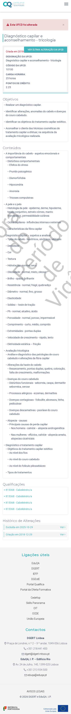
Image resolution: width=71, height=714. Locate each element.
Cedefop (35, 597)
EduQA (36, 563)
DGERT (35, 568)
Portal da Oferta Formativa (35, 589)
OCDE (35, 613)
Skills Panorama (35, 602)
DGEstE (35, 579)
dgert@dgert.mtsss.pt (37, 653)
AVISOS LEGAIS (35, 691)
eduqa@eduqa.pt (37, 675)
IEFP (35, 573)
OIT (35, 608)
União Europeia (35, 618)
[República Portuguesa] (11, 708)
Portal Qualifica (35, 584)
